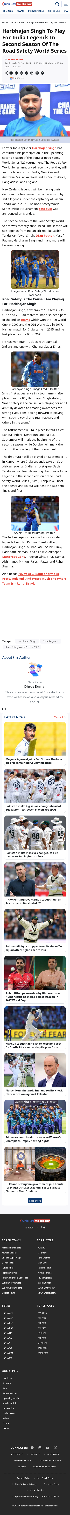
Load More (35, 1200)
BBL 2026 (42, 1318)
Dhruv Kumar (15, 59)
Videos (6, 1418)
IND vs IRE (7, 1358)
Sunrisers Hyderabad (11, 1282)
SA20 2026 (43, 1348)
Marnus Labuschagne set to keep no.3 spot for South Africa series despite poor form (33, 1045)
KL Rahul (41, 1247)
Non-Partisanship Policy (25, 1484)
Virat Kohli (42, 1262)
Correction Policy (51, 1484)
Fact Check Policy (45, 1478)
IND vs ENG (8, 1328)
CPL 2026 (42, 1323)
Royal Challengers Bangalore (15, 1277)
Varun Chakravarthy (47, 1292)
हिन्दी (43, 1227)
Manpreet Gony (13, 557)
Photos (6, 1423)
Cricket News (9, 1413)
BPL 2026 (42, 1338)
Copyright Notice (22, 1460)
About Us (35, 1454)
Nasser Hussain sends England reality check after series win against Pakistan (34, 1092)
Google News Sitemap (44, 1466)
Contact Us (17, 1454)
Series (5, 1388)
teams (25, 320)
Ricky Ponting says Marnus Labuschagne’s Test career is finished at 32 (33, 901)
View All (58, 717)
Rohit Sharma (44, 1257)
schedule (45, 209)
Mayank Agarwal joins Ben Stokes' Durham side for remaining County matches (34, 761)
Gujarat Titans (8, 1292)
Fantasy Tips (8, 1408)
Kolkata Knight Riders (11, 1247)
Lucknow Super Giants (12, 1287)
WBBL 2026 (43, 1353)
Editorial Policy (23, 1478)
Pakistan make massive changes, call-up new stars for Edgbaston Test (32, 854)
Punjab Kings (8, 1267)
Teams (20, 10)
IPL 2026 (8, 10)
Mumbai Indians (9, 1252)
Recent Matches (10, 1393)
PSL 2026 (42, 1328)
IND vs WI (7, 1348)
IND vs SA (7, 1338)
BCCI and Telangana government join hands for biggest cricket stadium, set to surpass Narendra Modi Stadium (34, 1187)
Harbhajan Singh (44, 148)
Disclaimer (53, 1454)
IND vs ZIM (8, 1353)
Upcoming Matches (11, 1398)
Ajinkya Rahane (45, 1272)
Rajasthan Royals (9, 1272)
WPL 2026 (42, 1313)
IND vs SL (7, 1343)
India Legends (50, 641)
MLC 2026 (42, 1343)
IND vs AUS (8, 1318)
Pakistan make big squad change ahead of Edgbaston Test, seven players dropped (33, 807)
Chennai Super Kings (11, 1257)
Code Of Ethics (37, 1490)
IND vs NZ (7, 1333)
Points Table (36, 10)
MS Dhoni (42, 1252)
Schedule (54, 10)
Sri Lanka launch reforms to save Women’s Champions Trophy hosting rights (33, 1139)
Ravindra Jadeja (45, 1277)
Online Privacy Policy (50, 1460)
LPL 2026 (42, 1333)
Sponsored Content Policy (26, 1496)
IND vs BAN (8, 1323)
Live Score (7, 1378)
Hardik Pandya (44, 1267)
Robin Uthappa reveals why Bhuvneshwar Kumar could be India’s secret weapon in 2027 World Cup (33, 996)
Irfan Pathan (45, 235)
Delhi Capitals (8, 1262)
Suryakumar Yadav (46, 1287)
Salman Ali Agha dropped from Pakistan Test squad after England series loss (35, 948)
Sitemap (22, 1466)
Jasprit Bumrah (44, 1282)
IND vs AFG (8, 1313)
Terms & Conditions (50, 1496)
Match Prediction (10, 1403)
